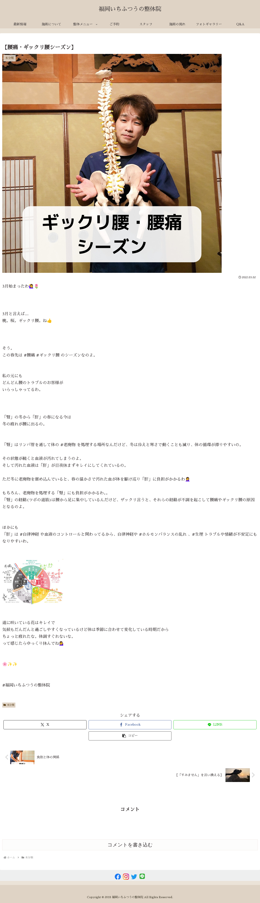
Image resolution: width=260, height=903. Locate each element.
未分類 (10, 705)
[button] (130, 735)
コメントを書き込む (130, 844)
